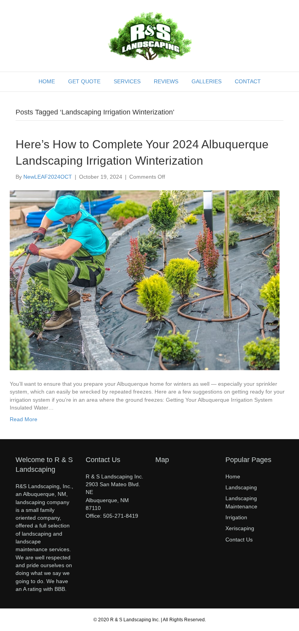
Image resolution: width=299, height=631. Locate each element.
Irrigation (236, 517)
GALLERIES (207, 81)
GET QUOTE (84, 81)
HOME (47, 81)
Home (232, 476)
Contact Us (239, 539)
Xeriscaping (239, 528)
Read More (23, 419)
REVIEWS (166, 81)
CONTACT (248, 81)
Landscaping (241, 487)
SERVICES (127, 81)
